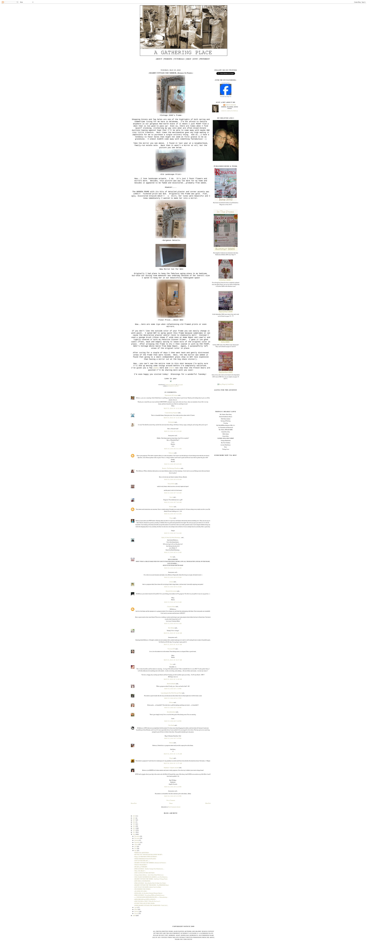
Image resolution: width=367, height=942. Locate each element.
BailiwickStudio (171, 683)
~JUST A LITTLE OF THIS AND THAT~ (144, 873)
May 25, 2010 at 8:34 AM (172, 568)
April (135, 907)
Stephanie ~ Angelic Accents (171, 767)
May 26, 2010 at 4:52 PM (172, 796)
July (135, 846)
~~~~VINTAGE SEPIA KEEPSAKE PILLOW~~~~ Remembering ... (151, 897)
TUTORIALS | (180, 59)
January (136, 913)
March (136, 909)
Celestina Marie (171, 606)
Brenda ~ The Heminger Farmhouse (171, 468)
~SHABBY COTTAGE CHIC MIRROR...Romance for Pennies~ (150, 863)
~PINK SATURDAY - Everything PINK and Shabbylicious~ (149, 895)
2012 (134, 830)
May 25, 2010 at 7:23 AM (172, 514)
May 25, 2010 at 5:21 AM (172, 448)
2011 (134, 832)
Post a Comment (171, 800)
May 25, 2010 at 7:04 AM (172, 493)
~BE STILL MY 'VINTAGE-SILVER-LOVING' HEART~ (148, 854)
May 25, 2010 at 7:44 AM (172, 533)
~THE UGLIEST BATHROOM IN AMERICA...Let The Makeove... (151, 877)
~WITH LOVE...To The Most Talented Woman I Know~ (148, 893)
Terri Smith (171, 725)
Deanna (171, 743)
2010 (134, 834)
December (137, 836)
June (135, 848)
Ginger (171, 518)
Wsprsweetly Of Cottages (171, 395)
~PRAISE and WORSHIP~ (140, 867)
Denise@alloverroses (171, 591)
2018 (134, 818)
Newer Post (134, 803)
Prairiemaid (171, 422)
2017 (134, 820)
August (136, 844)
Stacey (171, 497)
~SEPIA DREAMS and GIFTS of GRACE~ (145, 899)
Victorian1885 (171, 649)
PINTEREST (205, 59)
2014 (134, 826)
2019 (134, 816)
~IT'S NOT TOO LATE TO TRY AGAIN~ (144, 903)
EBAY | (189, 59)
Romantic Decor (173, 386)
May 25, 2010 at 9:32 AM (172, 602)
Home (171, 803)
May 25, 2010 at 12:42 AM (173, 418)
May (135, 850)
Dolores (171, 702)
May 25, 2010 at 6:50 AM (172, 479)
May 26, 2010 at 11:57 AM (173, 763)
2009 (134, 915)
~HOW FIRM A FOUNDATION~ (142, 881)
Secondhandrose (171, 712)
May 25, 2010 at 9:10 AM (172, 587)
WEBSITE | (169, 59)
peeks (156, 368)
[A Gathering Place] (225, 94)
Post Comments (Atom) (174, 807)
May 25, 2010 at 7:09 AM (172, 502)
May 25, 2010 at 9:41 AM (172, 623)
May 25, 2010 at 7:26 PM (172, 707)
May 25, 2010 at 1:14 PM (172, 689)
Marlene (171, 506)
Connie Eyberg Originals (171, 412)
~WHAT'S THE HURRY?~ (140, 865)
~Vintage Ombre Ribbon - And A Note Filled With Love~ (149, 875)
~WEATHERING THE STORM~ (142, 889)
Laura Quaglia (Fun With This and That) (171, 693)
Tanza (171, 664)
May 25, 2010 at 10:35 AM (173, 644)
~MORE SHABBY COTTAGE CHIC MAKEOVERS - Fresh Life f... (151, 905)
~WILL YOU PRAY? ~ (139, 871)
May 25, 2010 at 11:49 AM (173, 679)
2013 (134, 828)
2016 (134, 822)
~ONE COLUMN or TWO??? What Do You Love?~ (147, 901)
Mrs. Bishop (171, 628)
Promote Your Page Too (225, 96)
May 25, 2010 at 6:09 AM (172, 464)
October (136, 840)
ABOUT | (160, 59)
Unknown (171, 453)
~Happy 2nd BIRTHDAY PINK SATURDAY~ (145, 856)
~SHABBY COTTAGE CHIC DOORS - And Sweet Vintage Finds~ (151, 879)
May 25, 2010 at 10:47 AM (173, 660)
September (137, 842)
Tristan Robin (171, 484)
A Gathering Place (226, 83)
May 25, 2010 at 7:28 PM (172, 721)
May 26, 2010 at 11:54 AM (173, 754)
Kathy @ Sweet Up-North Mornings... (171, 537)
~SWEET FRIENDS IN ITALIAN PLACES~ (145, 858)
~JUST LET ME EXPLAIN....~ (141, 861)
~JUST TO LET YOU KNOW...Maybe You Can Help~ (147, 887)
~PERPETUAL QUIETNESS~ (141, 852)
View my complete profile (229, 110)
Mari (171, 557)
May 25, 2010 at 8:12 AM (172, 552)
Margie (171, 758)
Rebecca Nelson (230, 104)
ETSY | (196, 59)
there (171, 368)
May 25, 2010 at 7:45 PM (172, 738)
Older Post (208, 803)
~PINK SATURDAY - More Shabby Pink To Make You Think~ (150, 883)
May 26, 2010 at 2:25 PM (172, 787)
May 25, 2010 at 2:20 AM (172, 431)
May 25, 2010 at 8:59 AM (172, 577)
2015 (134, 824)
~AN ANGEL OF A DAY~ (140, 891)
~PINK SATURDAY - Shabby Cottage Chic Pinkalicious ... (149, 869)
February (136, 911)
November (137, 838)
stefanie (171, 582)
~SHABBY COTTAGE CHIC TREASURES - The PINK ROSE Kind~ (151, 885)
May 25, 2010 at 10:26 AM (173, 633)
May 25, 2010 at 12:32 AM (173, 408)
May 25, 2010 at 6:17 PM (172, 698)
